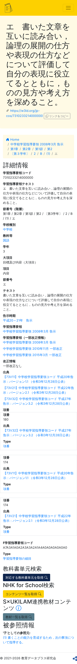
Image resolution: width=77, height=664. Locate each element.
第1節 (39, 149)
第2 (49, 149)
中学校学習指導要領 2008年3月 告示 (36, 144)
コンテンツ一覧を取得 (22, 594)
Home (14, 139)
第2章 (27, 149)
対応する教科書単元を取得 (25, 577)
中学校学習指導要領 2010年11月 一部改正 (32, 349)
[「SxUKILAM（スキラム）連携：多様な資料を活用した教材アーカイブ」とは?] (18, 608)
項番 (6, 446)
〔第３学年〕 (19, 154)
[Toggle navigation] (68, 8)
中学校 (7, 229)
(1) (48, 154)
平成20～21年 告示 (17, 320)
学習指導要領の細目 (17, 558)
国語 (6, 240)
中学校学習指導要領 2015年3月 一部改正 (32, 355)
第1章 (14, 149)
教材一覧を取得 (17, 617)
